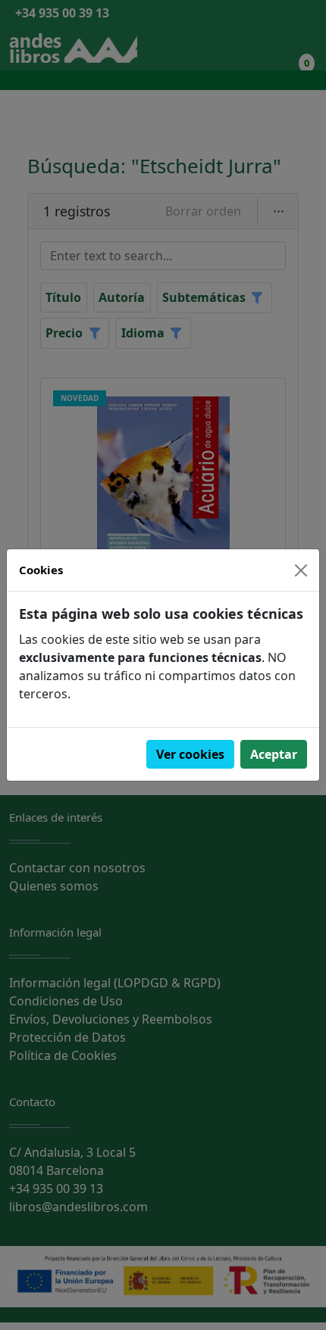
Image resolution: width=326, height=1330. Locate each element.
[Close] (301, 570)
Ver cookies (190, 754)
